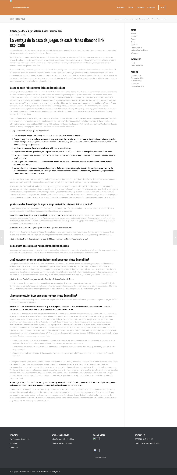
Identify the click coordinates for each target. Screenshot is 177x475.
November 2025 (137, 78)
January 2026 (136, 75)
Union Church (136, 47)
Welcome (134, 53)
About (133, 33)
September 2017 (137, 86)
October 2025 (136, 80)
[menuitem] (120, 7)
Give (133, 42)
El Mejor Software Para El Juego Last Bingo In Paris (29, 131)
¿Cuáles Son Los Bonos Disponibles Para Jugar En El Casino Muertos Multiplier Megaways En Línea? (49, 239)
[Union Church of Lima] (19, 7)
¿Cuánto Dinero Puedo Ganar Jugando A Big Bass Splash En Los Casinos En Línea (42, 279)
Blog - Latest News (17, 18)
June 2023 (135, 83)
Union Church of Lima (139, 50)
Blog (132, 62)
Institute (134, 44)
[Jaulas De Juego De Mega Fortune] (2, 237)
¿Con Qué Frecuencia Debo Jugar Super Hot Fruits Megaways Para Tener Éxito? (41, 228)
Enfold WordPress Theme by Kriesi (48, 472)
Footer (133, 39)
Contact (134, 36)
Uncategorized (137, 65)
